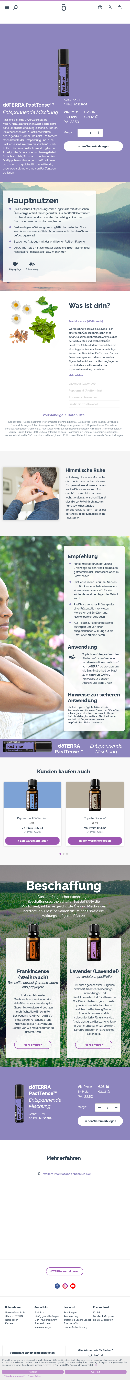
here (96, 1365)
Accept (33, 1372)
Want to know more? (14, 1376)
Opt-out (95, 1372)
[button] (60, 854)
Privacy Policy (34, 1376)
